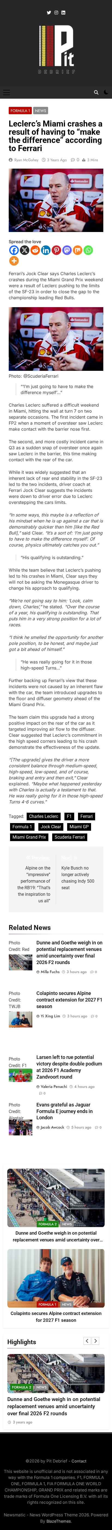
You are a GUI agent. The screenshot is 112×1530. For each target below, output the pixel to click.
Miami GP (79, 826)
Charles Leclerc (43, 816)
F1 (69, 816)
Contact (78, 1461)
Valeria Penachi (54, 1086)
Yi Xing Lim (50, 1016)
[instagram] (56, 13)
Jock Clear (51, 826)
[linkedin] (63, 13)
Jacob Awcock (52, 1127)
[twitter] (49, 13)
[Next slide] (95, 1341)
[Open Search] (96, 92)
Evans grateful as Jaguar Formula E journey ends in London (64, 1111)
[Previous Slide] (87, 1341)
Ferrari (86, 816)
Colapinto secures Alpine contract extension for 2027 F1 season (69, 1000)
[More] (14, 261)
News (40, 110)
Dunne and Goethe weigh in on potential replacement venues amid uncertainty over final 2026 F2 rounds (56, 1240)
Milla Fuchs (50, 971)
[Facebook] (14, 250)
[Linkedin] (46, 250)
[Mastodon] (67, 250)
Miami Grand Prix (29, 837)
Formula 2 (48, 1224)
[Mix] (77, 250)
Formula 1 (20, 110)
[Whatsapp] (88, 250)
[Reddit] (35, 250)
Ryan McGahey (26, 160)
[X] (24, 250)
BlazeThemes (58, 1521)
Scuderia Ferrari (70, 837)
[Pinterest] (56, 250)
